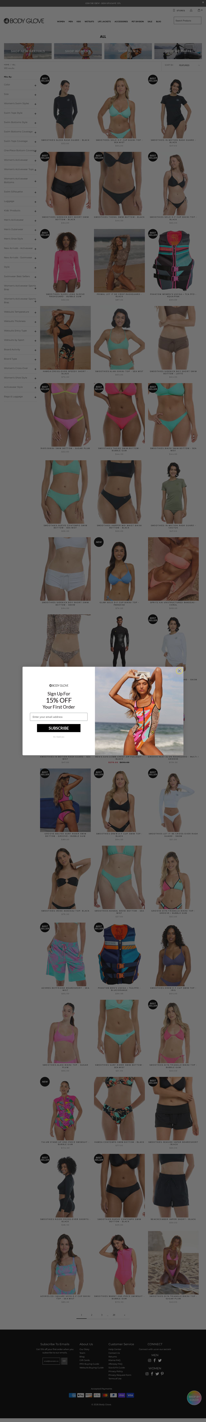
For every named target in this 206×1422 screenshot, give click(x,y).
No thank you (58, 737)
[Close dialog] (179, 671)
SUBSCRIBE (59, 728)
